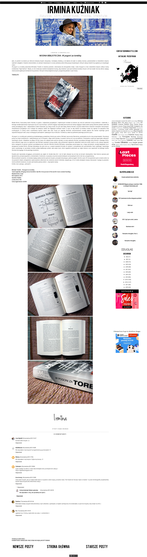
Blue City (121, 122)
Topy (113, 142)
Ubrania (124, 142)
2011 (127, 284)
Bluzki (126, 122)
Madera (114, 131)
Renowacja (140, 136)
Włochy (129, 144)
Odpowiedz (18, 443)
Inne (131, 126)
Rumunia (114, 138)
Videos (75, 2)
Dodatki (114, 124)
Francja (136, 124)
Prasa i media (66, 2)
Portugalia (126, 137)
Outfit (114, 134)
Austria (132, 121)
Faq (81, 2)
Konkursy (126, 128)
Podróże (131, 135)
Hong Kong (126, 126)
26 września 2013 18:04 (28, 466)
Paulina (17, 501)
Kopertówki (132, 128)
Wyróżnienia (135, 144)
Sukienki (130, 140)
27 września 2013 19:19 (24, 511)
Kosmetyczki (140, 127)
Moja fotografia (138, 131)
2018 (127, 267)
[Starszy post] (97, 550)
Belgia (136, 121)
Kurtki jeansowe (134, 129)
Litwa (141, 129)
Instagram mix (138, 126)
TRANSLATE (15, 75)
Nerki (125, 132)
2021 (127, 259)
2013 (126, 279)
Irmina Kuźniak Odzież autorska (28, 490)
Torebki (117, 142)
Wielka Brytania (123, 144)
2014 (127, 277)
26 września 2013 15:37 (29, 438)
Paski (119, 134)
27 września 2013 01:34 (27, 501)
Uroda (130, 142)
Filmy (131, 124)
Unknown (18, 466)
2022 (127, 257)
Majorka (118, 131)
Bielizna (140, 121)
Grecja (141, 124)
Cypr (134, 122)
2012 (126, 282)
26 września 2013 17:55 (26, 457)
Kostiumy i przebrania (118, 129)
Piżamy (122, 134)
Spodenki (132, 138)
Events (126, 124)
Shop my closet (90, 2)
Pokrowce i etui (116, 136)
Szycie (138, 140)
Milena (17, 457)
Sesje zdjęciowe (120, 138)
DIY (141, 122)
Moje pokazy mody (117, 132)
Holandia (120, 126)
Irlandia (114, 127)
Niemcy (129, 132)
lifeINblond (18, 447)
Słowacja (128, 138)
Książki (60, 428)
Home (44, 2)
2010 (127, 287)
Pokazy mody (139, 135)
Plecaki (126, 134)
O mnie (50, 2)
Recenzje (65, 428)
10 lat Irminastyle (116, 121)
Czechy (138, 122)
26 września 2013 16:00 (29, 447)
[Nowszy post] (23, 550)
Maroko (125, 131)
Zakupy (118, 146)
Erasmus (120, 124)
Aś (16, 511)
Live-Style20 (19, 438)
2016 (127, 272)
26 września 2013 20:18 (47, 490)
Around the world (126, 121)
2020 (127, 262)
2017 (127, 269)
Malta (122, 131)
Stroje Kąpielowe (122, 140)
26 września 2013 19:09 (29, 477)
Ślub (141, 140)
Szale (134, 140)
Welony (117, 144)
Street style (114, 140)
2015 (127, 274)
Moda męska (130, 131)
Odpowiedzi (20, 487)
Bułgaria (130, 122)
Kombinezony (119, 127)
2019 (127, 264)
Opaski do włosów (137, 132)
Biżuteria (114, 122)
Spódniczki (139, 138)
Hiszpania (115, 126)
